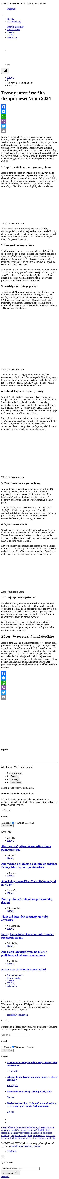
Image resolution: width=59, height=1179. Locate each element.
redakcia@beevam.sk (17, 1014)
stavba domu (32, 1138)
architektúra (14, 1130)
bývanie (11, 1127)
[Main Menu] (5, 71)
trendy (31, 1135)
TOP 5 (10, 35)
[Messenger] (29, 111)
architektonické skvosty (12, 1132)
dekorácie (47, 1132)
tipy (48, 1130)
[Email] (29, 130)
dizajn (4, 1127)
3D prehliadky (14, 21)
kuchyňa (51, 1138)
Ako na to (12, 37)
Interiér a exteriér (15, 26)
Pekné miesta (13, 29)
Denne (7, 822)
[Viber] (29, 121)
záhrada (42, 1138)
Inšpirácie (11, 8)
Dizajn (10, 77)
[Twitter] (29, 126)
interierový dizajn (36, 1127)
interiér (24, 1130)
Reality (10, 19)
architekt (28, 1132)
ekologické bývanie (16, 1138)
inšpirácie (37, 1132)
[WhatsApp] (29, 116)
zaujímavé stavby (19, 1135)
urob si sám (39, 1135)
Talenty (10, 32)
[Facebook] (29, 106)
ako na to (50, 1135)
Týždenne (19, 822)
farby (3, 1138)
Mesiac (30, 822)
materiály (5, 1135)
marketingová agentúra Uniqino (25, 1146)
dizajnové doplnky (37, 1130)
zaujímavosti (22, 1127)
